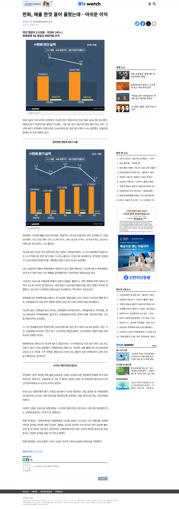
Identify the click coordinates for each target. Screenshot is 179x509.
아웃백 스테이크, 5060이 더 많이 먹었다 (135, 176)
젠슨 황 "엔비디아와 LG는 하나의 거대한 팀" (148, 373)
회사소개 (25, 491)
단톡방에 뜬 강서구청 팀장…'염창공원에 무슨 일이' (140, 190)
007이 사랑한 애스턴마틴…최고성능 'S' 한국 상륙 (139, 318)
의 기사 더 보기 (33, 451)
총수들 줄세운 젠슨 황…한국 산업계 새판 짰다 (148, 368)
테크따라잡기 (122, 379)
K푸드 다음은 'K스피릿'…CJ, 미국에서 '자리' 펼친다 (140, 200)
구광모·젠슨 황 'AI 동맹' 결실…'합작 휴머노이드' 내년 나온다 (154, 359)
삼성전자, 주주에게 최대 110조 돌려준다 (135, 327)
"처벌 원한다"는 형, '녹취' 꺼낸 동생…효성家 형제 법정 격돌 (144, 336)
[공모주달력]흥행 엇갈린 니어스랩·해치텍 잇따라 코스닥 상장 (144, 195)
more (154, 345)
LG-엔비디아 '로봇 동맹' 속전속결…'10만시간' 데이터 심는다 (154, 356)
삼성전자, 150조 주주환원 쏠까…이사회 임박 (137, 331)
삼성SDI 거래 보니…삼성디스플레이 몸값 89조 (138, 181)
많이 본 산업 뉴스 (123, 289)
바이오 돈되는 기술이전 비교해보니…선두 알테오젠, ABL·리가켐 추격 (147, 158)
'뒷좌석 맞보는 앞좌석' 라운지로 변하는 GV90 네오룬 (141, 186)
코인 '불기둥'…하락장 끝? (130, 163)
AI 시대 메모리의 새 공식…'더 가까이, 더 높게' (149, 385)
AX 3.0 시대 (121, 350)
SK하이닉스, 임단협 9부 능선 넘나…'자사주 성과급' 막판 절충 (144, 313)
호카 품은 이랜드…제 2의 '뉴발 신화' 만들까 (137, 167)
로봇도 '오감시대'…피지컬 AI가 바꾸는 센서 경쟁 (150, 388)
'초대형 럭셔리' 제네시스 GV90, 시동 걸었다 (137, 308)
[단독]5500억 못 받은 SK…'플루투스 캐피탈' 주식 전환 (141, 172)
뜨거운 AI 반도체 (123, 364)
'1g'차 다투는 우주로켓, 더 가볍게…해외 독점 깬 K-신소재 (153, 382)
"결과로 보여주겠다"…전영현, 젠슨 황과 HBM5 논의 (151, 370)
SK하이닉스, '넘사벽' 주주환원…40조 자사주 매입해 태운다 (143, 322)
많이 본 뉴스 (122, 152)
